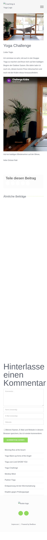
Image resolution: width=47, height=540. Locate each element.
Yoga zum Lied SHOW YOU (16, 462)
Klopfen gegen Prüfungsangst (17, 492)
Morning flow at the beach (15, 450)
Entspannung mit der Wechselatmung (20, 486)
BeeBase (33, 524)
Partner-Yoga (10, 480)
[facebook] (26, 513)
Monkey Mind (10, 474)
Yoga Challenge (11, 468)
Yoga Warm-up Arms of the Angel (18, 456)
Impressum (15, 524)
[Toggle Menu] (42, 7)
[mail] (20, 513)
